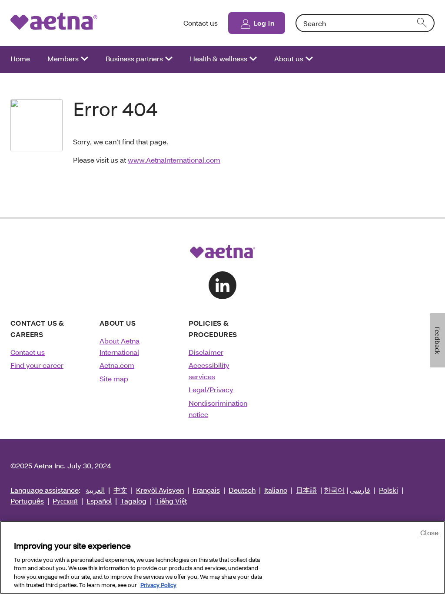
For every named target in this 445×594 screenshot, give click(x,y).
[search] (422, 23)
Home (20, 58)
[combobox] (365, 23)
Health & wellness (218, 58)
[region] (222, 557)
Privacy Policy (158, 584)
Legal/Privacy (211, 389)
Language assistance (44, 489)
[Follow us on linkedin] (222, 285)
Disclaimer (206, 352)
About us (288, 58)
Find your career (36, 365)
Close (429, 532)
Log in (264, 22)
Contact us (200, 22)
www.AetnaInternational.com (174, 159)
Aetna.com (117, 365)
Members (63, 58)
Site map (114, 378)
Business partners (134, 58)
